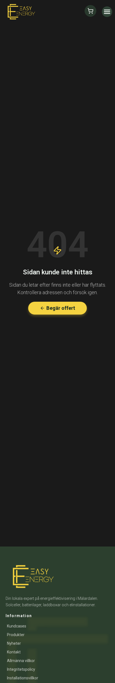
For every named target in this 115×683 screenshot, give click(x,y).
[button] (107, 11)
